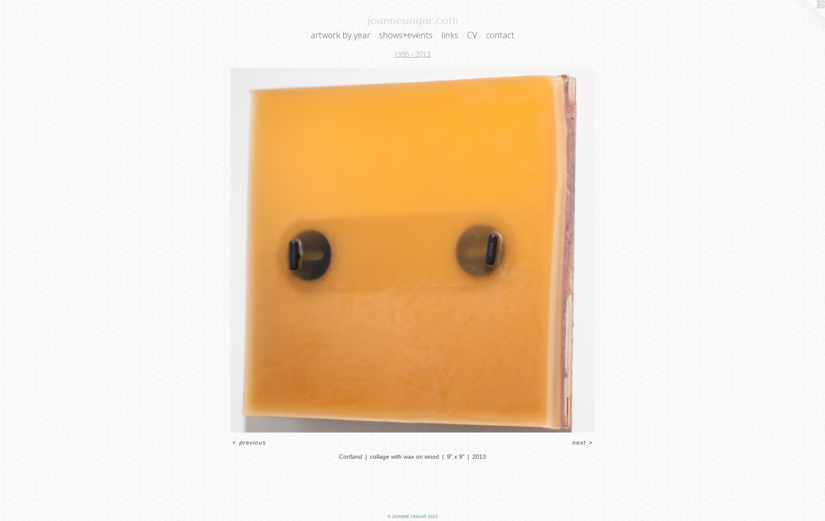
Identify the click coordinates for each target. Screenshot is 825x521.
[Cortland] (412, 250)
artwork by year (340, 35)
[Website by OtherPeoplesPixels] (808, 17)
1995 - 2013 (412, 54)
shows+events (406, 35)
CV (472, 35)
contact (500, 35)
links (449, 35)
